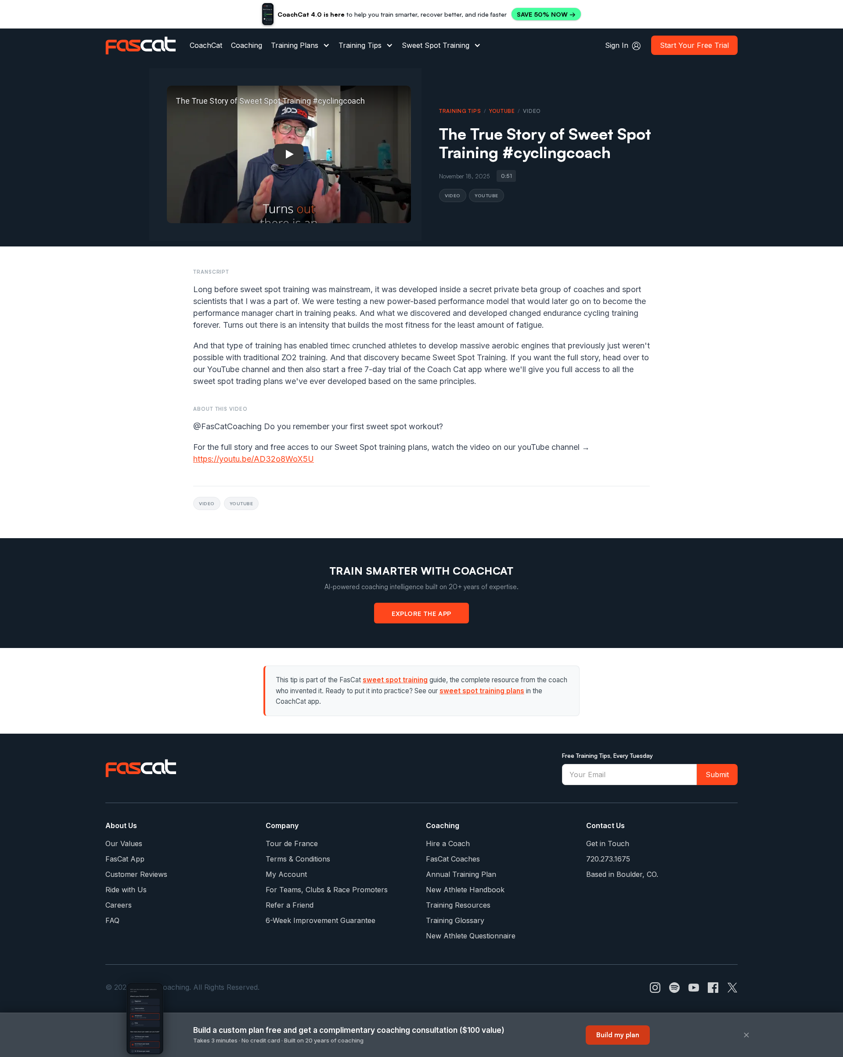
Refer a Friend (289, 905)
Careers (118, 905)
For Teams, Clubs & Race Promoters (327, 889)
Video (453, 195)
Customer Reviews (136, 874)
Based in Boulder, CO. (622, 874)
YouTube (502, 111)
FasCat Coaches (453, 858)
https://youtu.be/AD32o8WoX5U (253, 458)
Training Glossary (455, 920)
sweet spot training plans (482, 691)
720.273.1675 (608, 858)
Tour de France (292, 843)
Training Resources (458, 905)
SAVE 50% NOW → (546, 14)
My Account (286, 874)
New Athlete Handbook (465, 889)
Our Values (123, 843)
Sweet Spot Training (435, 45)
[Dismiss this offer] (746, 1035)
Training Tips (360, 45)
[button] (300, 45)
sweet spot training (395, 680)
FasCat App (124, 858)
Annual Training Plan (461, 874)
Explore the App (421, 613)
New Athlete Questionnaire (470, 935)
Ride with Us (126, 889)
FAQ (112, 920)
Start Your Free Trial (694, 45)
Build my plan (617, 1035)
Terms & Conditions (298, 858)
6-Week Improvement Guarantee (320, 920)
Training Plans (294, 45)
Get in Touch (607, 843)
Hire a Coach (448, 843)
